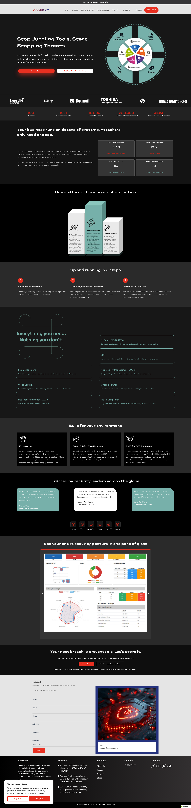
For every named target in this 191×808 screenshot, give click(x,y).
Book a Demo (151, 10)
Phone (34, 716)
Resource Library (103, 10)
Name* (34, 700)
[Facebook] (164, 766)
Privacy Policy (130, 765)
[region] (28, 792)
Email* (34, 708)
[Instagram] (169, 766)
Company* (36, 732)
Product (115, 10)
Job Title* (35, 724)
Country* (35, 740)
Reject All (17, 799)
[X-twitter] (158, 766)
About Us (75, 10)
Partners (100, 770)
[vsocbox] (41, 10)
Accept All (39, 799)
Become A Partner (87, 10)
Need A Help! (104, 2)
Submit (38, 750)
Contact (100, 774)
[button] (42, 594)
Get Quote (138, 10)
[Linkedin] (153, 766)
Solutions (126, 10)
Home (66, 10)
